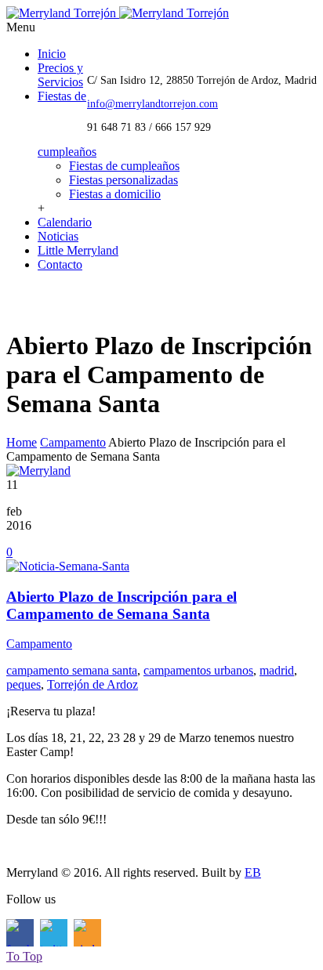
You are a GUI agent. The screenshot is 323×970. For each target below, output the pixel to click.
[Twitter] (53, 298)
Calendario (65, 222)
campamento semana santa (71, 670)
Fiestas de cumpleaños (124, 165)
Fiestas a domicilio (115, 194)
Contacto (60, 264)
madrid (276, 670)
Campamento (73, 442)
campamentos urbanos (198, 670)
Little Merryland (78, 250)
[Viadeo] (87, 298)
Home (21, 442)
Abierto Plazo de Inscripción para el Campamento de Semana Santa (121, 605)
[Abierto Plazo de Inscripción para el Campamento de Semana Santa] (67, 566)
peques (23, 684)
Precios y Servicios (60, 75)
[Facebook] (20, 298)
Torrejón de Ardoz (92, 684)
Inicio (52, 53)
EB (253, 872)
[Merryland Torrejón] (117, 13)
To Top (24, 956)
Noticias (58, 236)
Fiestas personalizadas (123, 179)
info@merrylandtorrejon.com (152, 104)
